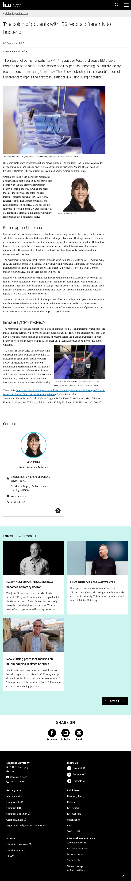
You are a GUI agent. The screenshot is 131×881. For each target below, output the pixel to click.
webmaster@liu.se (76, 870)
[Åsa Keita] (34, 510)
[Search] (116, 5)
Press (69, 825)
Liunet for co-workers (17, 844)
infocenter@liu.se (18, 776)
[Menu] (126, 5)
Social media (73, 860)
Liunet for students (15, 850)
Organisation (73, 819)
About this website (76, 842)
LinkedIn (77, 780)
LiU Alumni (73, 807)
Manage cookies (75, 854)
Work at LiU (73, 831)
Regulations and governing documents (25, 825)
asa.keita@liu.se (19, 496)
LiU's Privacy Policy (77, 848)
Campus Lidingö (14, 819)
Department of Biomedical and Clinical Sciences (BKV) (30, 478)
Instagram (78, 774)
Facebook (78, 767)
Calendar (71, 802)
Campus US (12, 807)
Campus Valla (13, 802)
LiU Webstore (74, 813)
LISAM (10, 856)
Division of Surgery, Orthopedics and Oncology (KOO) (29, 488)
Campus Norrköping (16, 813)
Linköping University (16, 13)
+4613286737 (18, 501)
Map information (14, 796)
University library (76, 796)
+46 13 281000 (17, 781)
